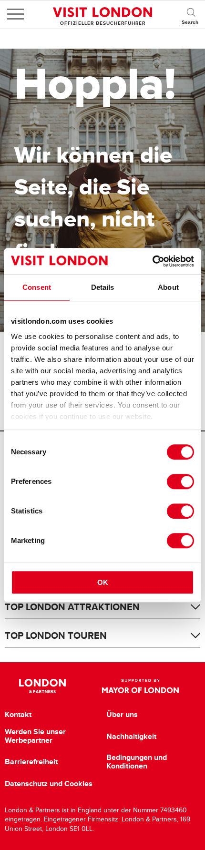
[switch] (180, 481)
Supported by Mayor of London (140, 686)
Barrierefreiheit (31, 762)
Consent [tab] (36, 287)
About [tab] (168, 287)
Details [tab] (102, 287)
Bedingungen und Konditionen (136, 761)
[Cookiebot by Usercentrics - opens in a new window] (152, 261)
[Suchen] (190, 14)
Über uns (122, 714)
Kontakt (18, 714)
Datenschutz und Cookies (48, 783)
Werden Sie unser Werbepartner (35, 735)
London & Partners (42, 686)
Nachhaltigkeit (131, 736)
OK (102, 582)
